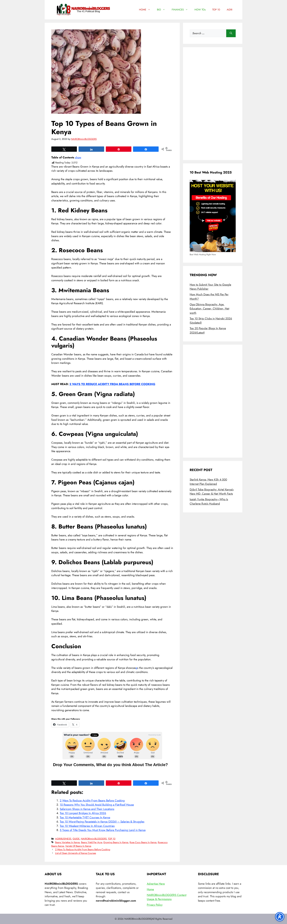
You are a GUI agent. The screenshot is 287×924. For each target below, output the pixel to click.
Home (150, 889)
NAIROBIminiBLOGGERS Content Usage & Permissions (166, 897)
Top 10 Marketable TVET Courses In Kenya (85, 817)
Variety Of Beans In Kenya (78, 846)
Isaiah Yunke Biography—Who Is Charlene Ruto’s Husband (209, 501)
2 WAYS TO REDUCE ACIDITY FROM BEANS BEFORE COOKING (112, 384)
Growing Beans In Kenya (115, 842)
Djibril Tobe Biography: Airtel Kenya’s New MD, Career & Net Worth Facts (212, 491)
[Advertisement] (213, 103)
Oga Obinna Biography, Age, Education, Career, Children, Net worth (209, 308)
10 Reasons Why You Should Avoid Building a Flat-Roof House (97, 805)
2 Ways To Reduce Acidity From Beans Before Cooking (92, 800)
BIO (159, 9)
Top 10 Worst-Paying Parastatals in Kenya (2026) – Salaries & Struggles (102, 822)
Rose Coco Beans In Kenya (143, 842)
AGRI (229, 9)
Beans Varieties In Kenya (67, 842)
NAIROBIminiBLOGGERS (94, 838)
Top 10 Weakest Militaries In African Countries (87, 826)
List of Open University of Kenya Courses (75, 853)
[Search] (231, 33)
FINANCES (178, 9)
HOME (142, 9)
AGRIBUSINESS (63, 838)
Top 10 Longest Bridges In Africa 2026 (83, 813)
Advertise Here (156, 884)
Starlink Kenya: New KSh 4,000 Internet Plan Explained (208, 482)
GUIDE (76, 838)
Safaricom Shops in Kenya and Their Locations (87, 809)
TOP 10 (216, 9)
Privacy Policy (154, 905)
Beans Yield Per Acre (91, 842)
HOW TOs (200, 9)
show (78, 157)
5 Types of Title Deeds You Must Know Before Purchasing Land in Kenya (102, 830)
